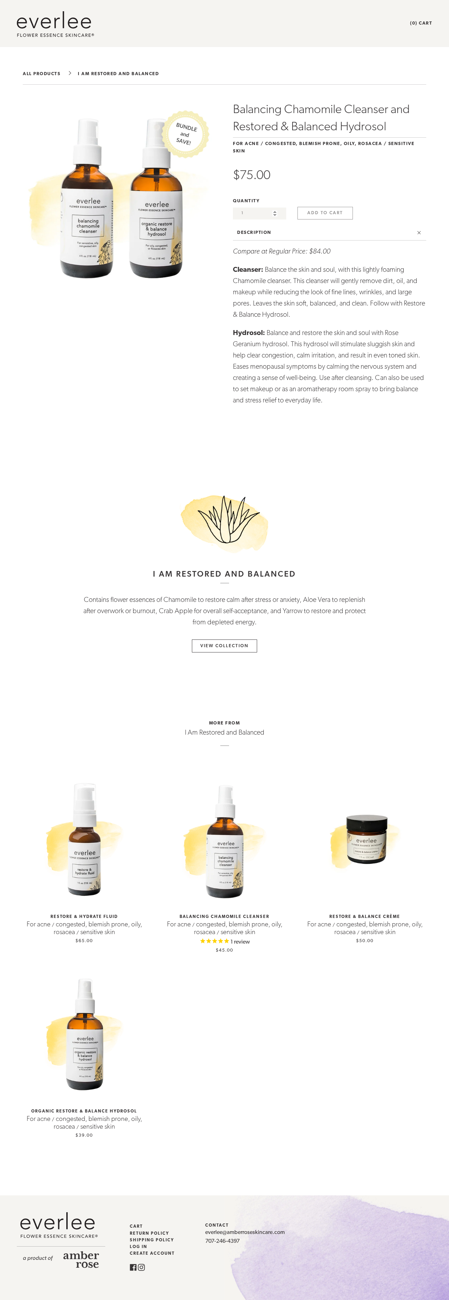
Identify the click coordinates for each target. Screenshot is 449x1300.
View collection (224, 646)
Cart (136, 1227)
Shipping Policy (152, 1240)
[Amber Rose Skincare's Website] (61, 1266)
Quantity (246, 201)
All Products (41, 74)
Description (254, 232)
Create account (152, 1254)
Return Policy (149, 1234)
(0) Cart (421, 23)
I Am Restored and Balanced (118, 74)
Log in (138, 1247)
